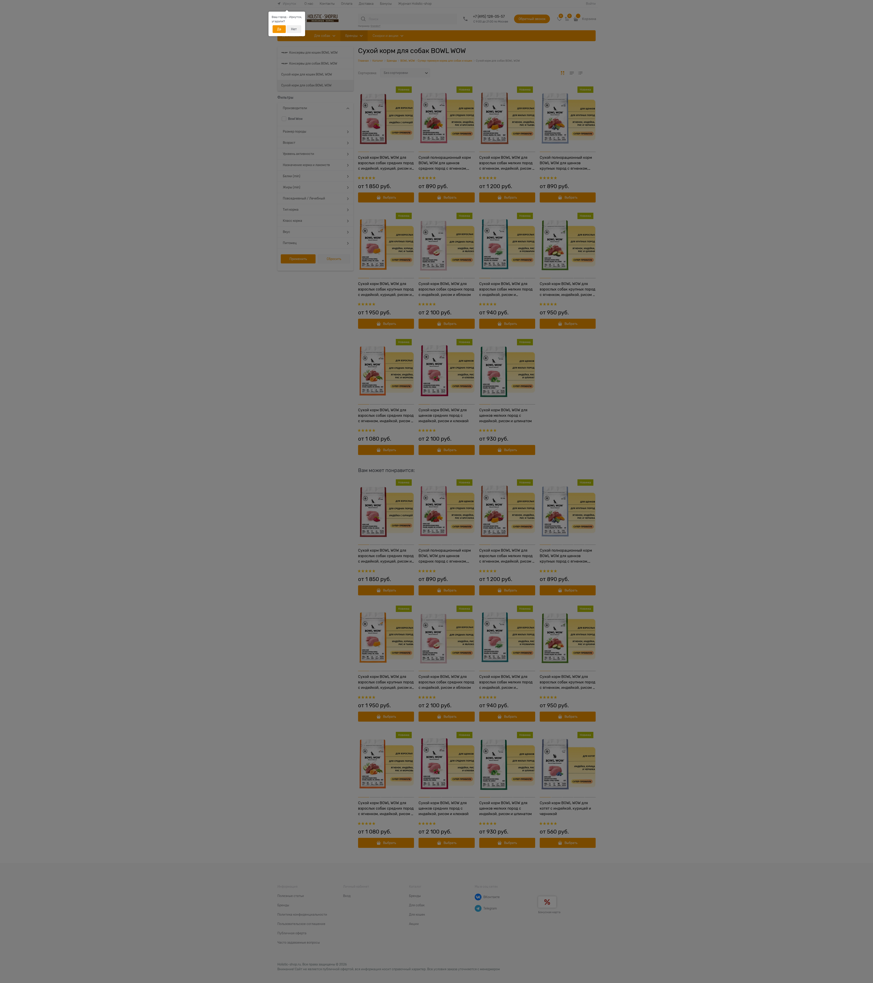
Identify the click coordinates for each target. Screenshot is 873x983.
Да (279, 29)
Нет (294, 29)
